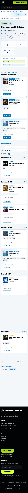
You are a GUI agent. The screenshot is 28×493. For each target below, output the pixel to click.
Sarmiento (5, 90)
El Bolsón (5, 134)
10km (4, 87)
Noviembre (11, 362)
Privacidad (17, 485)
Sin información (6, 343)
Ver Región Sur (7, 64)
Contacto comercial (6, 456)
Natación (3, 438)
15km (4, 128)
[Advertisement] (14, 312)
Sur (6, 18)
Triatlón (3, 443)
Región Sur (12, 369)
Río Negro (10, 18)
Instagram (11, 482)
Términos (10, 485)
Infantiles (23, 128)
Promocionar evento (6, 454)
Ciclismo (11, 335)
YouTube (23, 482)
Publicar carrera (20, 2)
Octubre (4, 362)
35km (11, 128)
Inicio (2, 18)
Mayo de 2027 (5, 331)
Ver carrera (7, 94)
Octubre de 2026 (6, 157)
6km (7, 108)
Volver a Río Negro (8, 61)
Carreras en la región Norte (8, 428)
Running (17, 78)
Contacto (4, 482)
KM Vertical (5, 130)
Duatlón (3, 440)
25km (8, 128)
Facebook (17, 482)
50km (15, 128)
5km (7, 87)
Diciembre (19, 362)
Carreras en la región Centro (8, 425)
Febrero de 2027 (6, 274)
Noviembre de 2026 (6, 182)
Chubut (10, 90)
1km (7, 238)
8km (18, 128)
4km (10, 238)
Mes (2, 150)
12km (4, 108)
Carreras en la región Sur (7, 423)
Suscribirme (7, 471)
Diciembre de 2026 (6, 227)
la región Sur (19, 11)
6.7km (4, 168)
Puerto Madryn (6, 112)
